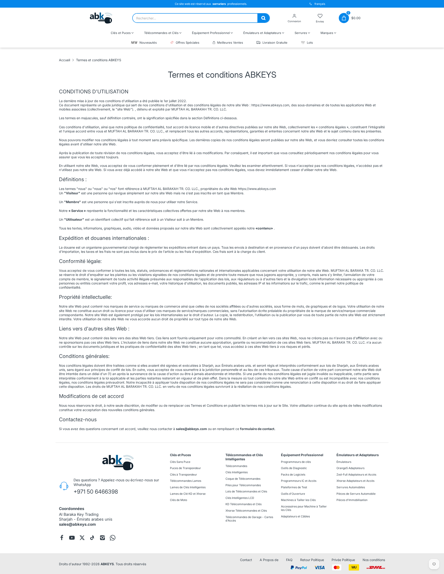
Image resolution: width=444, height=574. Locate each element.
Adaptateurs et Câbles (295, 516)
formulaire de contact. (257, 429)
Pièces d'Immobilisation (351, 500)
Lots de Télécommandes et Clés (246, 491)
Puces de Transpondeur (185, 468)
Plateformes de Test (294, 487)
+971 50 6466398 (96, 491)
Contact (246, 560)
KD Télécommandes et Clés (243, 504)
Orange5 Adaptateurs (350, 468)
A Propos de (269, 560)
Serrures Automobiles (350, 487)
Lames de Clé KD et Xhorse (188, 493)
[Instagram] (102, 537)
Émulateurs (343, 462)
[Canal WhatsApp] (112, 537)
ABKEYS (107, 564)
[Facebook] (62, 537)
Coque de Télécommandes (242, 478)
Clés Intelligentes (236, 472)
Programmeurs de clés (296, 462)
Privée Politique (343, 560)
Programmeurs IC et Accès (298, 481)
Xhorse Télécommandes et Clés (246, 510)
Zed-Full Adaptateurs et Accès (356, 474)
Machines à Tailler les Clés (298, 500)
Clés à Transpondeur (183, 474)
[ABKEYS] (101, 18)
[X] (82, 537)
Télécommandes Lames (185, 481)
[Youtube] (72, 537)
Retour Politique (312, 560)
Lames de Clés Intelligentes (188, 487)
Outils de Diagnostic (294, 468)
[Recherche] (263, 18)
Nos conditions (374, 560)
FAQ (289, 560)
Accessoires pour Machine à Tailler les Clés (304, 508)
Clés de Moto (178, 500)
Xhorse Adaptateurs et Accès (355, 481)
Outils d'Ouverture (293, 493)
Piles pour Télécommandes (243, 485)
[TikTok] (92, 537)
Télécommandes (236, 466)
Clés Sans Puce (180, 462)
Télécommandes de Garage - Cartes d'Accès (249, 518)
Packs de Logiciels (293, 474)
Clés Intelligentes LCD (239, 498)
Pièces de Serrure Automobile (356, 493)
